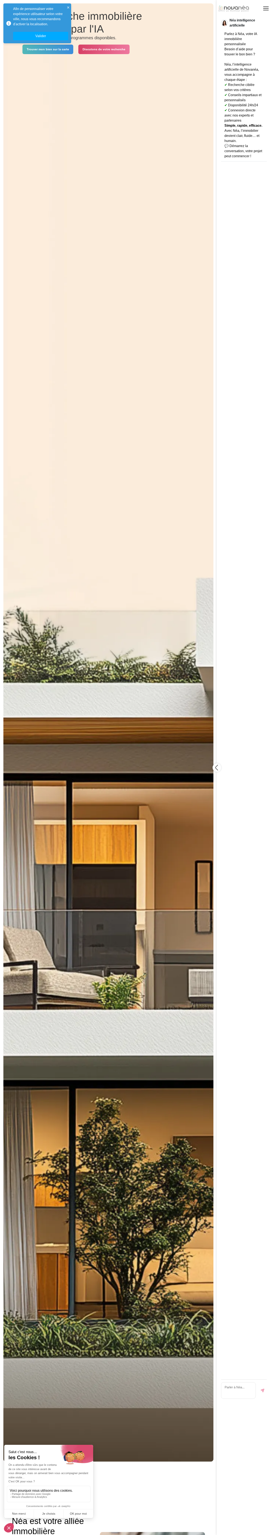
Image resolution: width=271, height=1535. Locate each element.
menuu (266, 8)
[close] (68, 7)
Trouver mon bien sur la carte (48, 49)
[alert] (37, 23)
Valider (40, 36)
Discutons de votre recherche (104, 49)
